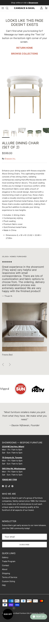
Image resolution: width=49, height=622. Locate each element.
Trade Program (8, 561)
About (4, 569)
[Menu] (3, 8)
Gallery (5, 557)
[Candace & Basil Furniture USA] (24, 8)
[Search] (8, 8)
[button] (38, 616)
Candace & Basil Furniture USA (19, 613)
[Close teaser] (14, 608)
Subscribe (24, 545)
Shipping (6, 573)
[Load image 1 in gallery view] (24, 95)
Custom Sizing (8, 581)
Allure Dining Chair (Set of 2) (20, 145)
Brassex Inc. (10, 158)
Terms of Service (9, 577)
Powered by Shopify (37, 613)
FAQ (4, 585)
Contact (5, 565)
